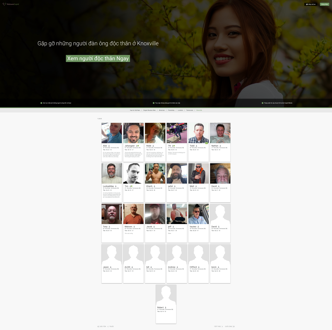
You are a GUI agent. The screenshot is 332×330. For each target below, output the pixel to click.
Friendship (171, 110)
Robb (148, 146)
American (162, 110)
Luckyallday (108, 186)
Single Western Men (149, 110)
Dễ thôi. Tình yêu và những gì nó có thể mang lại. (176, 153)
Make (169, 233)
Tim (126, 186)
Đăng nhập (324, 4)
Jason (106, 267)
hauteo (193, 226)
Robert (160, 307)
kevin (213, 267)
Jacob (149, 226)
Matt (192, 186)
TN (169, 146)
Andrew (171, 267)
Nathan (214, 146)
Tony (105, 226)
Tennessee (189, 110)
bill (147, 267)
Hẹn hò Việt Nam (135, 110)
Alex (105, 146)
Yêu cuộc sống (129, 233)
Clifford (193, 267)
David (214, 186)
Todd (192, 146)
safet (170, 186)
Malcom (128, 226)
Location (180, 110)
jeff (169, 226)
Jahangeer (130, 146)
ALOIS (127, 267)
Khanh (149, 186)
